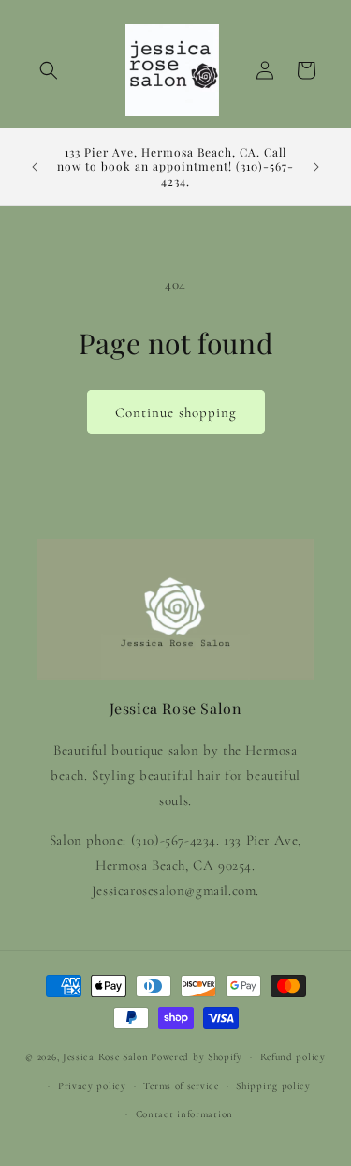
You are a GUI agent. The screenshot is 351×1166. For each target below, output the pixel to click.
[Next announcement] (316, 166)
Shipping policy (273, 1086)
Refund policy (293, 1057)
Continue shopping (176, 412)
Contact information (184, 1114)
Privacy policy (92, 1086)
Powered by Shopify (196, 1057)
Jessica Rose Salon (106, 1057)
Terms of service (180, 1086)
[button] (48, 70)
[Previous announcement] (34, 166)
